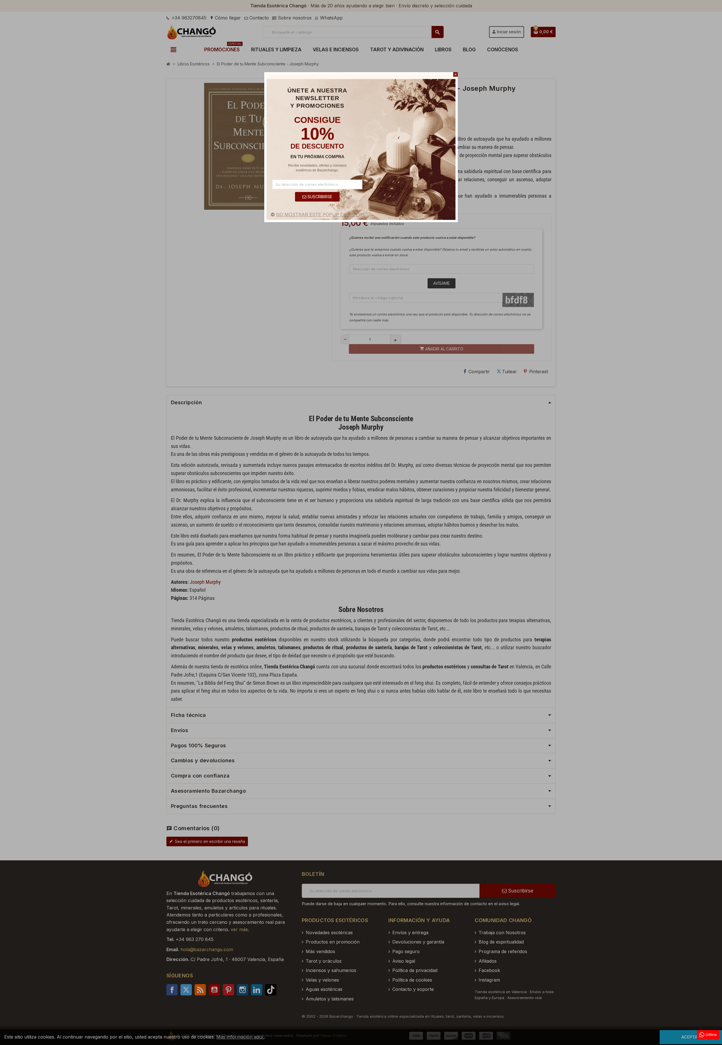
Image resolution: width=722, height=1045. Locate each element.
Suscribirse (319, 196)
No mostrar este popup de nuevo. (320, 214)
